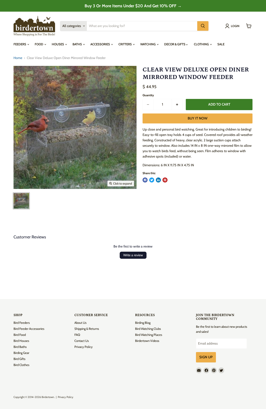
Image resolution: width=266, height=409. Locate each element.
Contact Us (81, 341)
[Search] (202, 26)
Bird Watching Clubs (148, 329)
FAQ (77, 335)
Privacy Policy (83, 347)
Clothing (201, 44)
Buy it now (197, 118)
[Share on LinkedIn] (158, 179)
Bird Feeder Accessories (29, 329)
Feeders (20, 44)
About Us (80, 323)
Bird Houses (21, 341)
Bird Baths (20, 347)
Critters (125, 44)
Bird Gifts (19, 359)
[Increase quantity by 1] (177, 104)
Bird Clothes (21, 365)
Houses (58, 44)
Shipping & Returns (86, 329)
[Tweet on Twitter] (151, 179)
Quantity (148, 95)
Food (39, 44)
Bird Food (20, 335)
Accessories (100, 44)
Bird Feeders (22, 323)
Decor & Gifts (175, 44)
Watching (148, 44)
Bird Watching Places (148, 335)
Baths (78, 44)
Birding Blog (142, 323)
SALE (220, 44)
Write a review (133, 255)
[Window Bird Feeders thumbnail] (21, 201)
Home (18, 58)
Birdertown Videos (147, 341)
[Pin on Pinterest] (165, 179)
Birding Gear (21, 353)
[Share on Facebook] (145, 179)
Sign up (206, 357)
